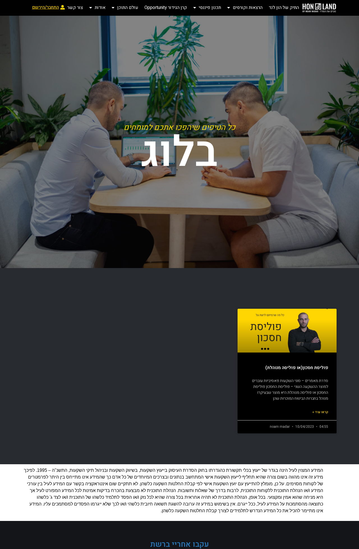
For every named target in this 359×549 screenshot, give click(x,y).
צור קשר (75, 7)
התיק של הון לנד (284, 7)
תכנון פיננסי (210, 7)
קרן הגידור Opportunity (165, 7)
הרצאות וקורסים (248, 7)
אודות (100, 7)
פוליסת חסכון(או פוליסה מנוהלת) (296, 367)
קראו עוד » (320, 412)
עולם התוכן (127, 7)
